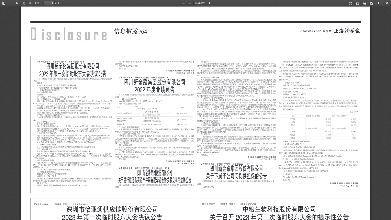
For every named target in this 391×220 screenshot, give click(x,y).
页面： (38, 3)
